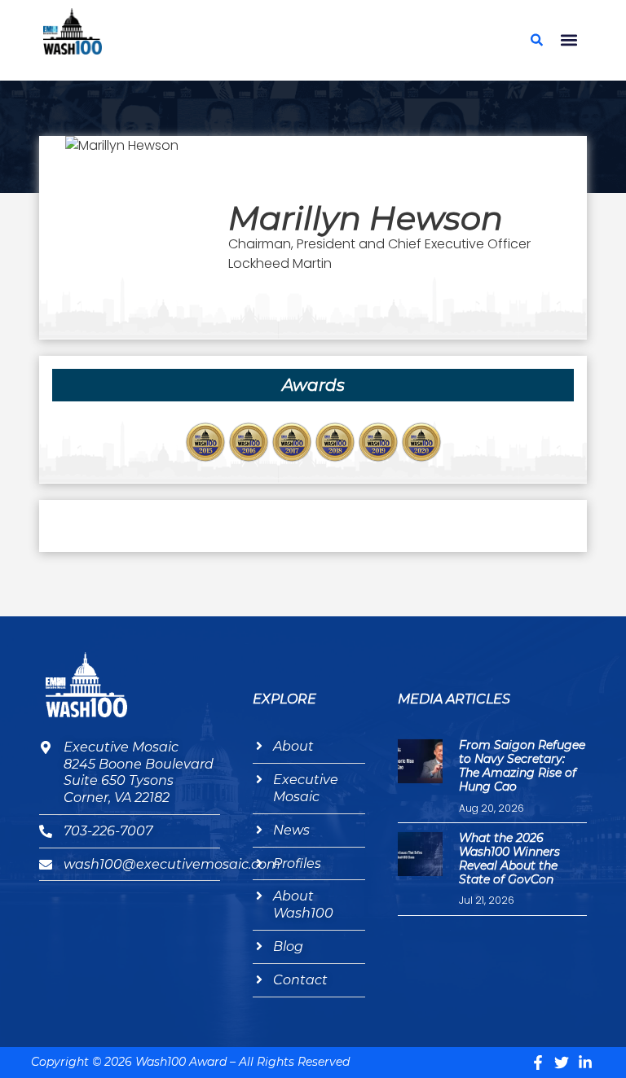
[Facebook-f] (538, 1062)
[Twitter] (561, 1062)
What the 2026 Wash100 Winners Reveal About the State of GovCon (509, 858)
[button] (569, 40)
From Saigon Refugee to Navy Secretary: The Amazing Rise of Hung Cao (522, 765)
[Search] (537, 40)
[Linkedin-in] (585, 1062)
